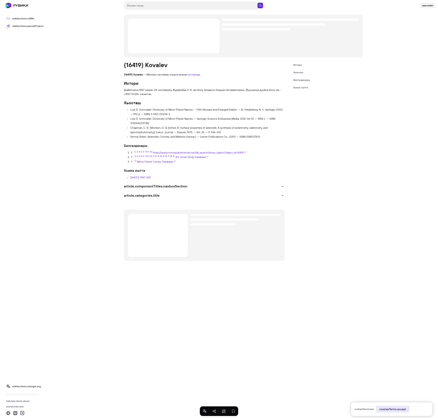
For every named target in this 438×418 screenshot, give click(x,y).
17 (168, 156)
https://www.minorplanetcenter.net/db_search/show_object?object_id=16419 (198, 152)
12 (156, 156)
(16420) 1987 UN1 (140, 177)
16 (166, 156)
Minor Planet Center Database (155, 161)
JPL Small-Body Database (190, 157)
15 (163, 156)
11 (153, 156)
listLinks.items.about (17, 401)
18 (171, 156)
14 (161, 156)
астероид (194, 74)
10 (151, 151)
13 (158, 156)
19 (174, 156)
